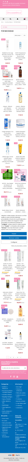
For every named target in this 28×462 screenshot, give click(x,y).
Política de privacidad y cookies (19, 246)
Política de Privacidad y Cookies (13, 229)
